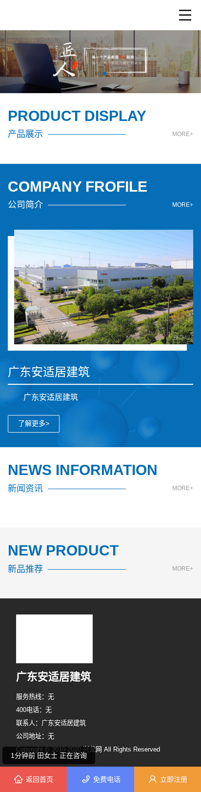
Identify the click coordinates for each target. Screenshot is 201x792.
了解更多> (33, 423)
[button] (97, 74)
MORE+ (182, 134)
